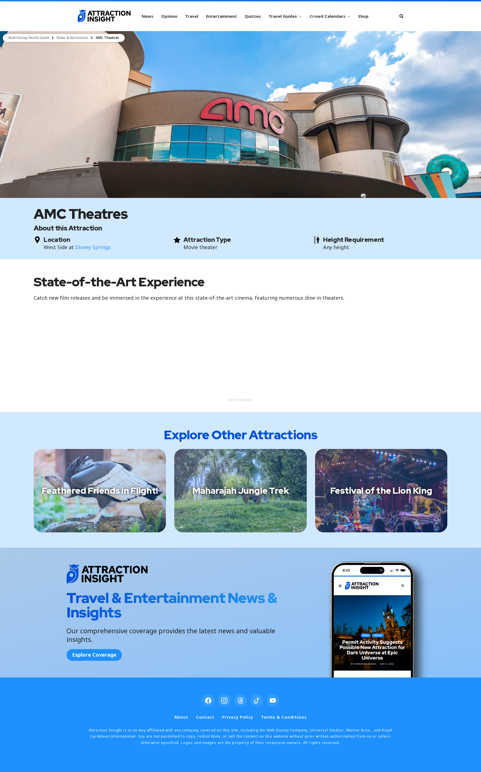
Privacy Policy (237, 717)
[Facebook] (208, 700)
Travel (191, 16)
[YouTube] (272, 700)
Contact (205, 717)
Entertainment (221, 16)
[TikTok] (256, 700)
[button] (240, 114)
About (181, 717)
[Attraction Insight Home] (104, 16)
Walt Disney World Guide (28, 38)
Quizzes (253, 16)
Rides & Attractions (72, 38)
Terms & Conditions (283, 717)
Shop (363, 16)
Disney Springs (93, 247)
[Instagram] (224, 700)
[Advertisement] (240, 356)
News (147, 16)
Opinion (169, 16)
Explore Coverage (94, 654)
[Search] (401, 16)
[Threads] (240, 700)
